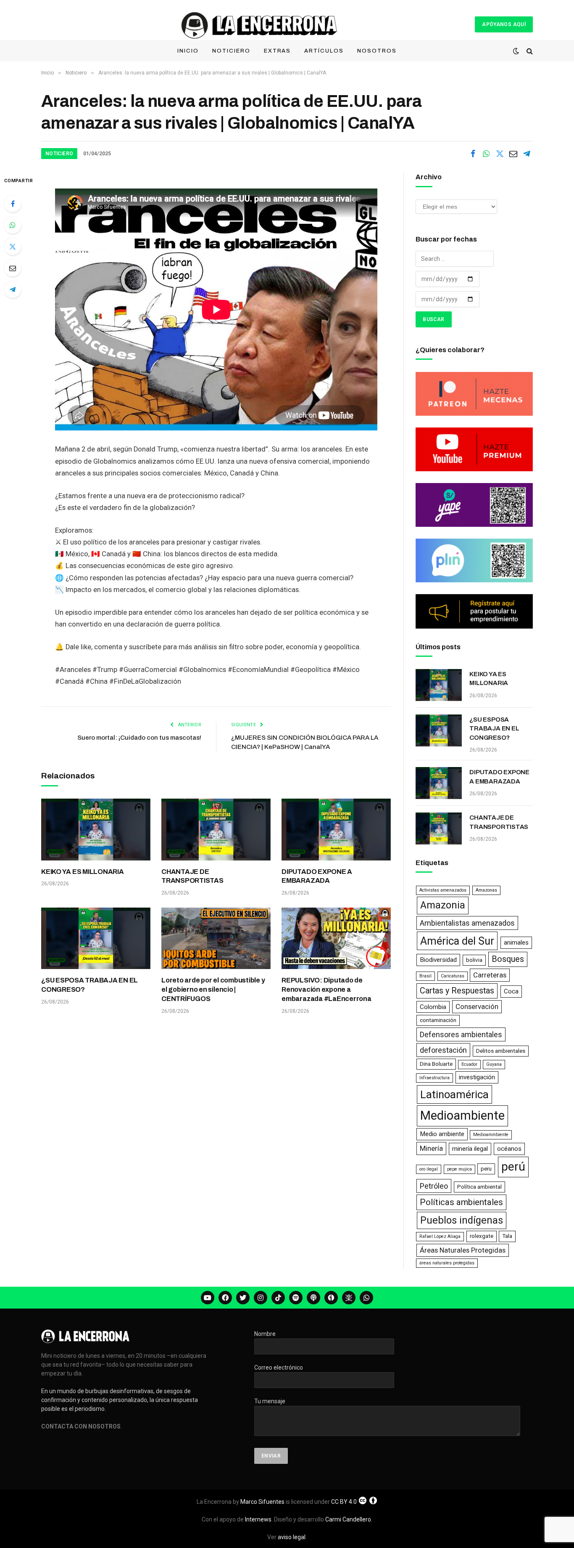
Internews (258, 1519)
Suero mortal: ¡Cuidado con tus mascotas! (139, 737)
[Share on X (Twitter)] (499, 153)
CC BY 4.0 (344, 1501)
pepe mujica (459, 1169)
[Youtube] (207, 1297)
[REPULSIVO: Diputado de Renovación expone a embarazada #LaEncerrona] (336, 938)
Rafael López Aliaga (440, 1236)
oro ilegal (428, 1169)
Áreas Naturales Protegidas (463, 1250)
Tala (507, 1236)
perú (513, 1167)
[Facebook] (12, 203)
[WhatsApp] (12, 225)
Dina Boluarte (436, 1064)
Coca (511, 991)
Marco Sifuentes (262, 1501)
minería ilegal (470, 1148)
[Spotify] (296, 1297)
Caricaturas (452, 976)
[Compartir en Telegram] (526, 153)
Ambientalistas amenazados (467, 923)
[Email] (12, 268)
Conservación (477, 1006)
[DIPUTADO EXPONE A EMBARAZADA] (336, 829)
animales (516, 942)
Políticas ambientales (461, 1202)
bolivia (474, 960)
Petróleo (434, 1186)
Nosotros (377, 51)
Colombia (433, 1007)
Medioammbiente (490, 1134)
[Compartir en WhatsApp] (486, 153)
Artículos (324, 51)
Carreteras (489, 975)
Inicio (188, 51)
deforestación (443, 1050)
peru (486, 1169)
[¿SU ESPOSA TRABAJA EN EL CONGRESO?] (95, 938)
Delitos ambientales (500, 1051)
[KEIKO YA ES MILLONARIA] (95, 829)
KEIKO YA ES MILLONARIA (82, 871)
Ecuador (469, 1064)
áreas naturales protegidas (446, 1263)
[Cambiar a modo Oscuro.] (516, 51)
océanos (509, 1148)
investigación (477, 1077)
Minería (431, 1148)
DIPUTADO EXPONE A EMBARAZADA (317, 876)
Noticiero (231, 51)
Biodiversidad (438, 960)
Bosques (508, 959)
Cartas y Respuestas (457, 991)
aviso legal (291, 1537)
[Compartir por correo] (513, 153)
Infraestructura (434, 1078)
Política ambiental (479, 1187)
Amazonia (442, 905)
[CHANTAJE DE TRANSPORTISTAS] (216, 829)
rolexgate (481, 1236)
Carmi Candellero (348, 1519)
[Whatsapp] (366, 1297)
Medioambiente (462, 1115)
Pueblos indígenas (461, 1220)
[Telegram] (12, 289)
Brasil (425, 976)
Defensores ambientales (461, 1034)
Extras (277, 51)
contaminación (438, 1020)
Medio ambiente (442, 1134)
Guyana (494, 1064)
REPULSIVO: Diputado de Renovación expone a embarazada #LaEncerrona (326, 989)
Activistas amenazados (442, 890)
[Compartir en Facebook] (472, 153)
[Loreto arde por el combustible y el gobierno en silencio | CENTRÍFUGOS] (216, 938)
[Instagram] (260, 1297)
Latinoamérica (454, 1094)
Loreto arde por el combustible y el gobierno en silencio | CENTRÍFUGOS (213, 989)
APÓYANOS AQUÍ (504, 24)
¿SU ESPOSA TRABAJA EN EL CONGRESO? (89, 985)
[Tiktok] (278, 1297)
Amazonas (486, 890)
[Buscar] (529, 51)
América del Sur (457, 941)
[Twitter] (12, 246)
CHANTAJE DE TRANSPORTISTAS (192, 876)
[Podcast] (313, 1297)
